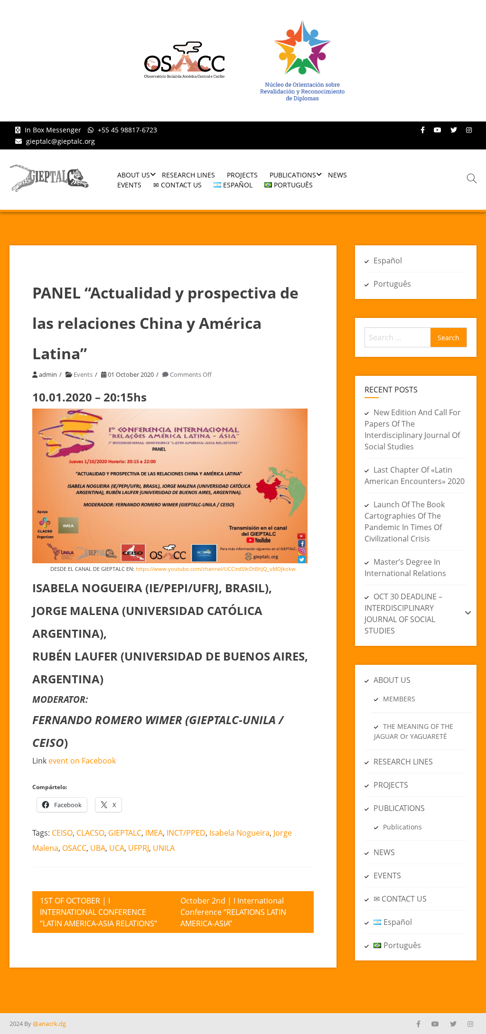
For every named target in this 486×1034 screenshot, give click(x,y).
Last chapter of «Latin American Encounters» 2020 (414, 475)
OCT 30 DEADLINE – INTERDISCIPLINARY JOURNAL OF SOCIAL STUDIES (403, 613)
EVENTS (129, 184)
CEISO (62, 833)
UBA (97, 848)
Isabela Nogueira (239, 833)
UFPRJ (138, 848)
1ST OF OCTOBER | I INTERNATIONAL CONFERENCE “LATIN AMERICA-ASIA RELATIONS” (98, 912)
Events (83, 374)
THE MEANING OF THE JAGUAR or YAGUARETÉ (413, 731)
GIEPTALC (124, 833)
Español (388, 260)
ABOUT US (133, 174)
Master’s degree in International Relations (405, 567)
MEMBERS (399, 698)
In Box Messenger (53, 129)
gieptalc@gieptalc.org (60, 141)
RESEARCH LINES (188, 174)
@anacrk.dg (49, 1023)
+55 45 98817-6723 (127, 129)
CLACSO (90, 833)
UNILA (164, 848)
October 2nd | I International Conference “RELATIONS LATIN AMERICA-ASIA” (233, 912)
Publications (402, 826)
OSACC (74, 848)
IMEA (154, 833)
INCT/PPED (186, 833)
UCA (116, 848)
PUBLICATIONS (293, 174)
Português (392, 284)
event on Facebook (82, 760)
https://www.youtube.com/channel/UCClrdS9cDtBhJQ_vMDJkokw (216, 568)
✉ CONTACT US (177, 184)
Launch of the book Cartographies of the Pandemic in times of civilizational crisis (404, 521)
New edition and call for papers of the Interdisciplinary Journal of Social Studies (412, 429)
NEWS (337, 174)
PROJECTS (242, 174)
